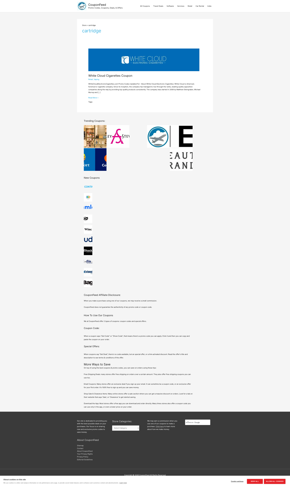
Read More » (93, 97)
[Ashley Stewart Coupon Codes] (118, 136)
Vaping (96, 79)
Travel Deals (158, 6)
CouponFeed (97, 4)
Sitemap (80, 445)
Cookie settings (237, 481)
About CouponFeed (85, 451)
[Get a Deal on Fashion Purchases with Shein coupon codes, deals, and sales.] (181, 136)
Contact (80, 448)
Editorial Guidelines (85, 459)
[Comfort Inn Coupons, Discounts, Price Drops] (95, 159)
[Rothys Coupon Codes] (95, 136)
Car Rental (200, 6)
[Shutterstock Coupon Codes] (158, 136)
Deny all (255, 481)
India (209, 6)
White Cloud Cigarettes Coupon (110, 75)
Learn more (123, 483)
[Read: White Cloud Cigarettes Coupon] (143, 60)
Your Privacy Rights (85, 454)
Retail (190, 6)
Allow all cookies (274, 481)
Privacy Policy (82, 457)
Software (170, 6)
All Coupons (145, 6)
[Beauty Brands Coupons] (181, 159)
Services (180, 6)
